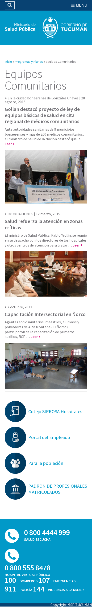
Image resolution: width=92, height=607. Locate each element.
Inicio (8, 61)
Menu (81, 5)
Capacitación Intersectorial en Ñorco (45, 314)
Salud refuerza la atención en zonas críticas (44, 224)
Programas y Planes (29, 61)
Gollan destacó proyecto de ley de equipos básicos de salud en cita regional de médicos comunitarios (42, 115)
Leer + (10, 143)
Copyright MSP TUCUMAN (71, 605)
